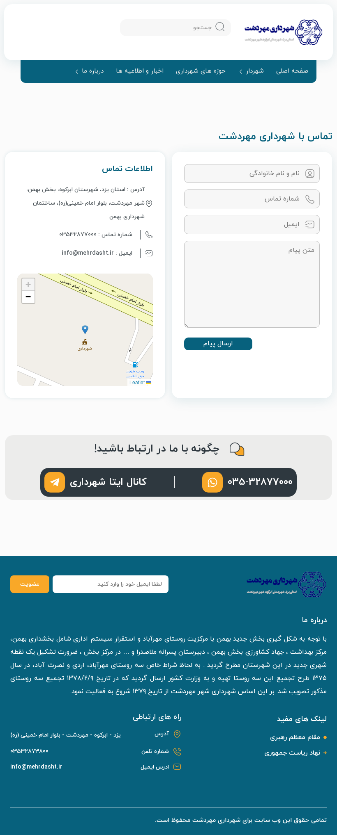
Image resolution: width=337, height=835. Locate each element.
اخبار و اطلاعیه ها (140, 71)
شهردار (255, 71)
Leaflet (137, 382)
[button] (85, 329)
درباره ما (93, 71)
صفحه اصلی (292, 71)
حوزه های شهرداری (201, 71)
